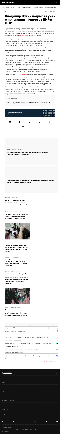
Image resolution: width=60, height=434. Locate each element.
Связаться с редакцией (31, 127)
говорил (45, 87)
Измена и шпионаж (38, 7)
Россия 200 (5, 409)
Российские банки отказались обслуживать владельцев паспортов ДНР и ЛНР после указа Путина (29, 103)
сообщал (24, 74)
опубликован (24, 35)
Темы (3, 378)
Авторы (3, 382)
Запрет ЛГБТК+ (6, 7)
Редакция (4, 387)
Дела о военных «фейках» (24, 7)
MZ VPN (4, 405)
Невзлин (13, 7)
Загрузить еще (31, 325)
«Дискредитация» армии (51, 7)
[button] (56, 2)
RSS (3, 391)
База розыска (5, 414)
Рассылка (4, 396)
